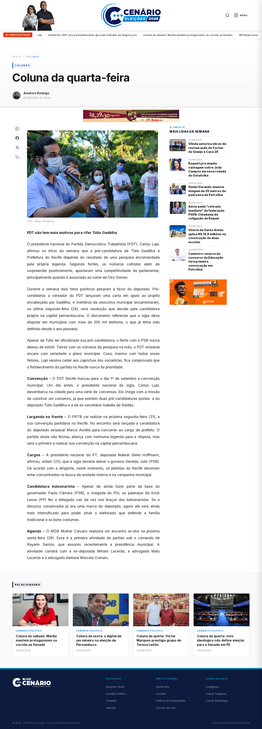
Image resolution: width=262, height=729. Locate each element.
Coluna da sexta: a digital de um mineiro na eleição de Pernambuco (98, 640)
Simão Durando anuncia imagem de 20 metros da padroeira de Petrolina (207, 191)
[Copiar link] (17, 157)
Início (16, 56)
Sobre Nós (162, 686)
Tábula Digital (242, 722)
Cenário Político (116, 693)
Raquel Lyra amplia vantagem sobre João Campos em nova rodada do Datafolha (207, 169)
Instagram (212, 686)
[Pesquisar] (227, 15)
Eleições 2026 (115, 686)
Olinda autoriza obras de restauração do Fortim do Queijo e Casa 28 (207, 147)
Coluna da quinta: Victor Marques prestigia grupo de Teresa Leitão (159, 640)
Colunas (33, 56)
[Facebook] (17, 138)
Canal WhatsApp (217, 700)
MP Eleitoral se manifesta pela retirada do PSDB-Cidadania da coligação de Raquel (193, 35)
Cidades (111, 700)
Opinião (111, 707)
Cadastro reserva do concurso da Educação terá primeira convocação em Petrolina (205, 261)
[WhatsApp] (17, 128)
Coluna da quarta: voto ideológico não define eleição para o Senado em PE (220, 640)
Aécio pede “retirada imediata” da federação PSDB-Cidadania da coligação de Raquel (206, 212)
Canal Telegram (216, 693)
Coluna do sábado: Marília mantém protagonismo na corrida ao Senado (89, 35)
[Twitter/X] (17, 147)
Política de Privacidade (170, 700)
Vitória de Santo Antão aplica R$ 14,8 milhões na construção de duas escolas (207, 236)
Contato (161, 693)
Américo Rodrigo (36, 93)
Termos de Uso (165, 707)
